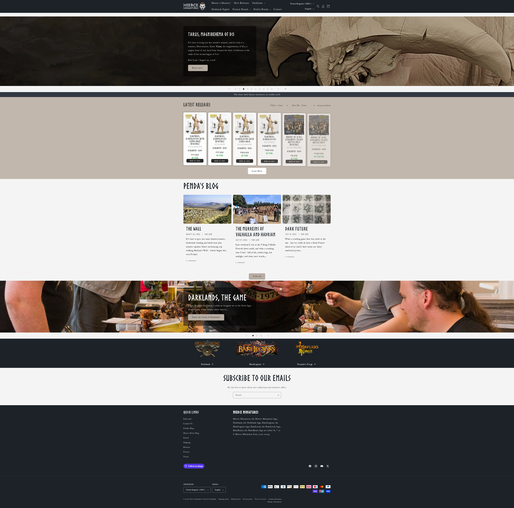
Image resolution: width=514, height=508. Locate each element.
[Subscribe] (278, 395)
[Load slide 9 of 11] (264, 89)
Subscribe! (187, 419)
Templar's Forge (305, 364)
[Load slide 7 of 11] (256, 89)
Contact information (275, 499)
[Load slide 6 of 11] (252, 89)
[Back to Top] (508, 502)
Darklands (205, 364)
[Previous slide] (229, 89)
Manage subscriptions (274, 502)
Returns (186, 447)
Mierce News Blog (191, 433)
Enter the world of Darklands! (206, 317)
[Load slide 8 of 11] (260, 89)
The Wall (193, 228)
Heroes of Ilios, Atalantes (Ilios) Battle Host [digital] (294, 140)
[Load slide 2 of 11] (236, 89)
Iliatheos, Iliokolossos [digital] (219, 139)
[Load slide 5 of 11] (248, 89)
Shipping (187, 442)
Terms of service (260, 499)
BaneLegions (255, 364)
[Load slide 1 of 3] (253, 336)
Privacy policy (247, 499)
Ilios (200, 150)
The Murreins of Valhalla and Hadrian (255, 231)
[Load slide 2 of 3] (257, 336)
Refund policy (236, 499)
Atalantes (192, 150)
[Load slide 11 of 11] (272, 89)
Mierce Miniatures (196, 499)
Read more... (198, 70)
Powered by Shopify (209, 499)
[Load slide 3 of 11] (240, 89)
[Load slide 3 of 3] (261, 336)
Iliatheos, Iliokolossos (269, 137)
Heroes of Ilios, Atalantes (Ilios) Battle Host (319, 139)
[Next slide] (278, 89)
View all (257, 276)
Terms (186, 457)
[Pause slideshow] (285, 89)
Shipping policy (224, 499)
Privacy (186, 452)
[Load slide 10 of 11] (268, 89)
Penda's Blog (188, 428)
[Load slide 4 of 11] (244, 89)
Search (186, 438)
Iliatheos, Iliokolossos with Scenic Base (244, 139)
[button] (258, 3)
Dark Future (296, 228)
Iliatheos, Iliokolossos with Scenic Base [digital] (195, 140)
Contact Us (188, 424)
